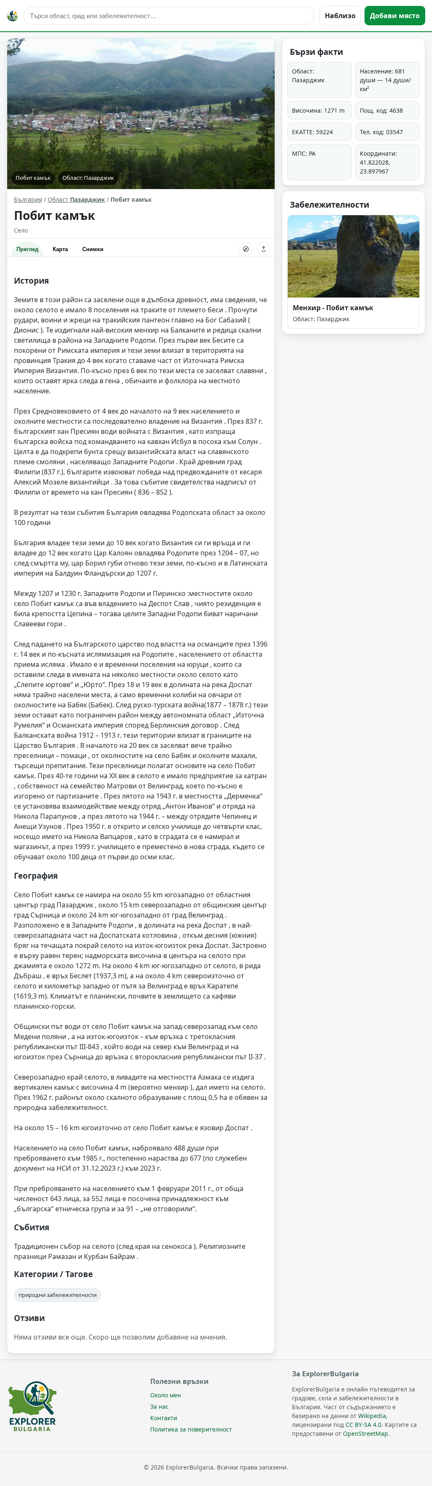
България (28, 199)
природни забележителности (58, 1295)
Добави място (395, 15)
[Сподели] (263, 249)
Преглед (27, 249)
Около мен (165, 1395)
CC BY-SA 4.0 (363, 1425)
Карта (60, 249)
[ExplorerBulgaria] (13, 16)
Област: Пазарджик (88, 177)
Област (76, 199)
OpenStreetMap (365, 1433)
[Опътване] (246, 249)
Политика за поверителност (191, 1429)
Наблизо (340, 15)
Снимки (92, 249)
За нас (159, 1406)
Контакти (163, 1418)
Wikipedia (372, 1416)
